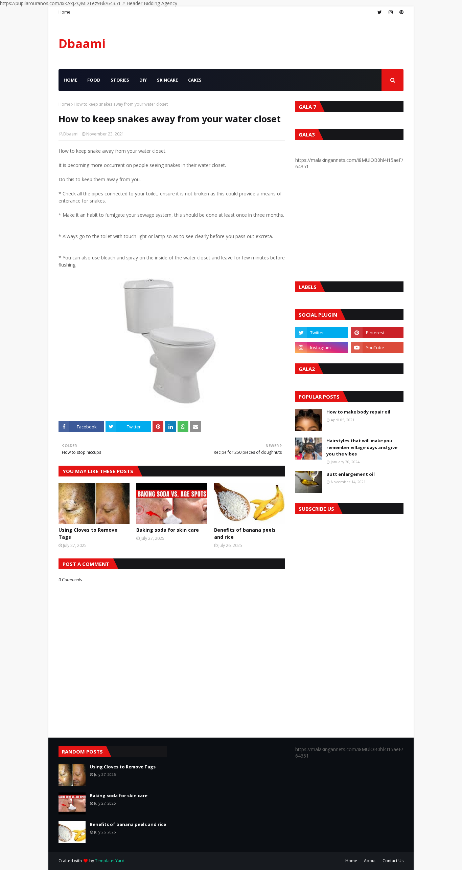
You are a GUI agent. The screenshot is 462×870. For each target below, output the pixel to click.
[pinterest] (400, 12)
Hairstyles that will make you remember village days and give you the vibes (361, 447)
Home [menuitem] (70, 80)
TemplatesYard (109, 861)
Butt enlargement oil (350, 474)
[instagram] (390, 12)
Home (64, 12)
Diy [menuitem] (143, 80)
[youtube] (377, 347)
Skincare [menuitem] (167, 80)
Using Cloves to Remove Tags (88, 533)
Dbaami (82, 43)
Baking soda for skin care (167, 530)
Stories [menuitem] (120, 80)
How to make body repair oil (358, 412)
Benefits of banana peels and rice (245, 533)
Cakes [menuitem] (195, 80)
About (370, 861)
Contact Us (393, 861)
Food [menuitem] (93, 80)
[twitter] (380, 12)
